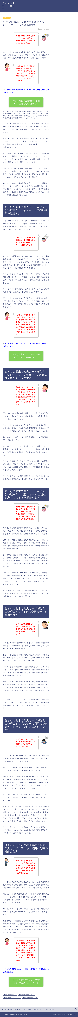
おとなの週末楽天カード (10, 994)
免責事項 (22, 1014)
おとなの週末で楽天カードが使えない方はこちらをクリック (26, 355)
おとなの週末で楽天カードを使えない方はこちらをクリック (26, 102)
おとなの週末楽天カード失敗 (30, 997)
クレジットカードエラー (8, 6)
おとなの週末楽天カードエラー (27, 994)
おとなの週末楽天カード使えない (13, 997)
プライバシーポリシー (11, 1014)
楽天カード (7, 18)
